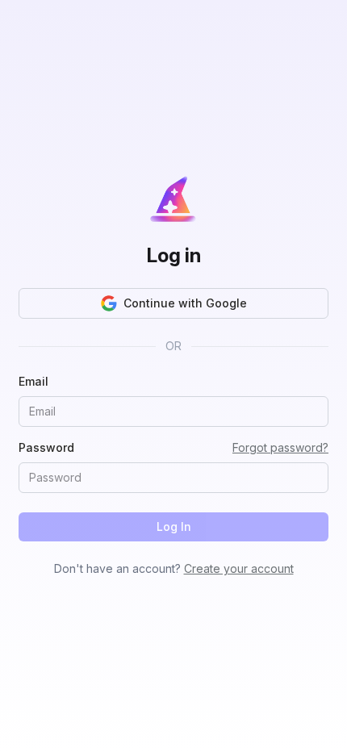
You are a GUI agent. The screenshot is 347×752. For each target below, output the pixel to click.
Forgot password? (280, 447)
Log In (174, 526)
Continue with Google (185, 303)
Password (46, 447)
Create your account (239, 568)
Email (33, 381)
